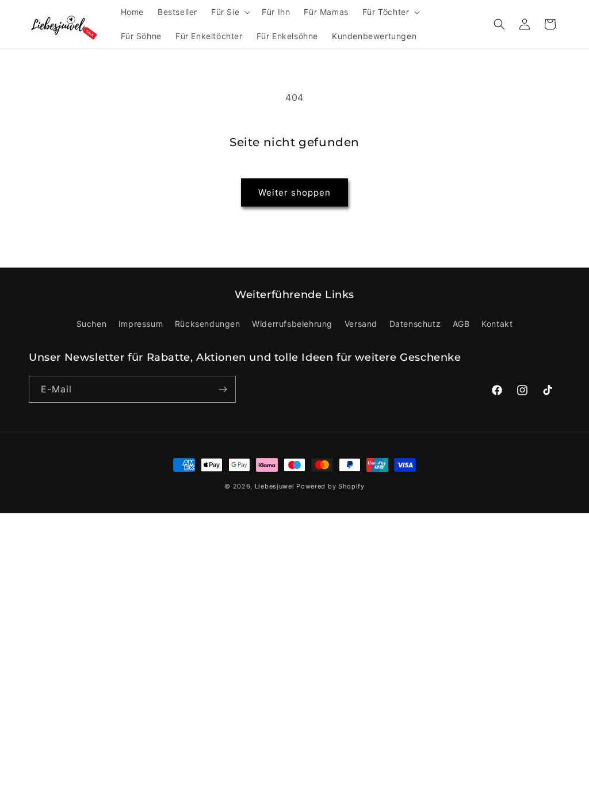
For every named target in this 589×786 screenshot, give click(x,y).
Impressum (140, 324)
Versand (361, 324)
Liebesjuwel (274, 486)
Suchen (92, 324)
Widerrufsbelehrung (292, 324)
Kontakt (496, 324)
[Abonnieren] (222, 389)
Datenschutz (415, 324)
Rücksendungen (207, 324)
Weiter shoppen (294, 192)
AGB (461, 324)
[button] (229, 12)
